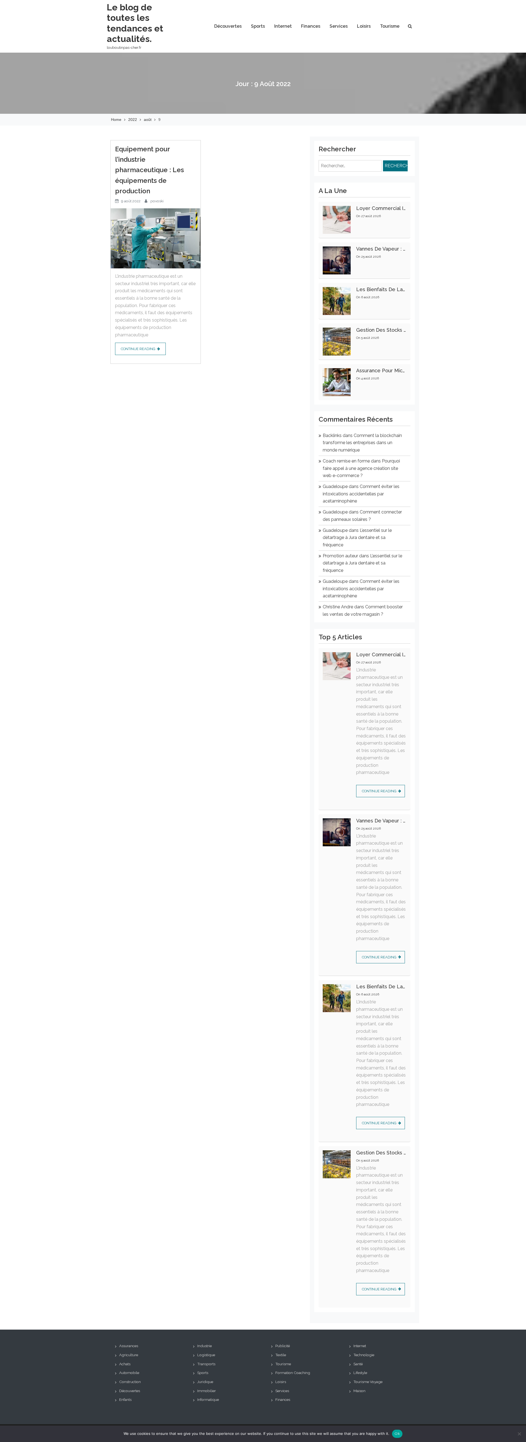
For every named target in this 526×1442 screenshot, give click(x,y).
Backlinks (332, 435)
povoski (157, 201)
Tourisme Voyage (367, 1381)
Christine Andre (338, 606)
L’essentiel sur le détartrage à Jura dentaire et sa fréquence (357, 537)
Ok (397, 1434)
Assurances (128, 1346)
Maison (359, 1391)
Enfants (125, 1399)
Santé (358, 1364)
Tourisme (389, 26)
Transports (206, 1364)
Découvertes (228, 26)
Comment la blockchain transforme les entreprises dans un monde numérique (362, 443)
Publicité (282, 1346)
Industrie (204, 1346)
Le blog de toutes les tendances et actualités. (135, 23)
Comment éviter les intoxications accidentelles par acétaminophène (361, 494)
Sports (258, 26)
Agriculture (128, 1355)
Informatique (208, 1399)
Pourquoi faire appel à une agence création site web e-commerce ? (361, 468)
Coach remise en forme (346, 461)
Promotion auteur (340, 555)
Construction (130, 1381)
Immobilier (206, 1391)
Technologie (363, 1355)
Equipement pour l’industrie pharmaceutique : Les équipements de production (149, 170)
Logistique (206, 1355)
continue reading (138, 349)
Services (339, 26)
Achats (124, 1364)
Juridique (205, 1381)
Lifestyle (360, 1372)
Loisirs (364, 26)
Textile (280, 1355)
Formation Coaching (292, 1372)
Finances (310, 26)
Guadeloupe (335, 486)
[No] (519, 1434)
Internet (283, 26)
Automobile (129, 1372)
